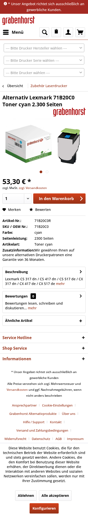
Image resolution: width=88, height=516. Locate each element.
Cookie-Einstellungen (57, 405)
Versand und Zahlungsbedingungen (42, 430)
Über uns (68, 413)
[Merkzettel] (56, 32)
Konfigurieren (44, 508)
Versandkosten (17, 390)
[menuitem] (13, 32)
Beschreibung (16, 271)
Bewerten (42, 209)
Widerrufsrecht (15, 439)
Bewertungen (16, 296)
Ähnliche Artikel (18, 320)
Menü (17, 32)
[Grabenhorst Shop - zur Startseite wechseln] (18, 20)
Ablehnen (26, 495)
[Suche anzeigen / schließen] (44, 32)
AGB (58, 439)
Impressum (75, 439)
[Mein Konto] (68, 32)
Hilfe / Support (33, 422)
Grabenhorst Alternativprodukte (32, 413)
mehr (60, 283)
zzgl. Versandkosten (33, 188)
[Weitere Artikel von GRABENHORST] (69, 112)
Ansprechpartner (24, 405)
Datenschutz (41, 439)
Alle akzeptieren (55, 495)
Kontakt (56, 422)
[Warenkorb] (80, 32)
